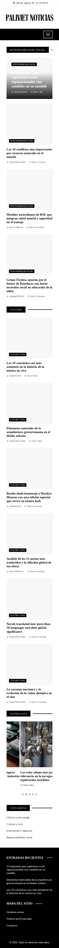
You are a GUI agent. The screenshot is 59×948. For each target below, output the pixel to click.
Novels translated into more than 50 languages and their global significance (28, 627)
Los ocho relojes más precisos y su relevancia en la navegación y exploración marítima (29, 776)
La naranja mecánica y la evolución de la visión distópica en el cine (29, 693)
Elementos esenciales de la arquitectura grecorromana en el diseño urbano (28, 432)
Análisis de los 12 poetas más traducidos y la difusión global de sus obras (29, 562)
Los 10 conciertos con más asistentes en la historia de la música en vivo (25, 366)
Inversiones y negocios (19, 830)
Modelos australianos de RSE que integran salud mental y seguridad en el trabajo (29, 218)
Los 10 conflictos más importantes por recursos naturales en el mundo (29, 153)
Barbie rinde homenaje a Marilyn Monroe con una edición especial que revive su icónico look (29, 497)
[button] (23, 794)
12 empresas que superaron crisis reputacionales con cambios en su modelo (26, 870)
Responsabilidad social (24, 64)
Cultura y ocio (17, 354)
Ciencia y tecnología (18, 817)
